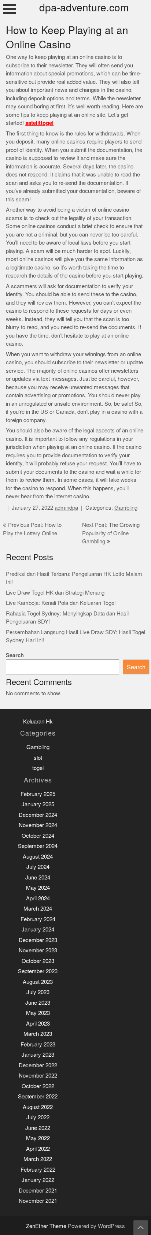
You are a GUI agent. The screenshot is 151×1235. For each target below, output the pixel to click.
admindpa (66, 507)
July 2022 (37, 1117)
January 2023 (38, 1054)
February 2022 (38, 1169)
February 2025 (38, 794)
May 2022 (38, 1138)
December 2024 (38, 814)
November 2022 (38, 1075)
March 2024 (37, 908)
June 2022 (37, 1127)
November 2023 (38, 950)
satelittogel (39, 122)
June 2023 (37, 1002)
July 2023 (37, 992)
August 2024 (38, 856)
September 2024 (38, 845)
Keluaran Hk (38, 721)
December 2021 (38, 1190)
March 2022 (37, 1159)
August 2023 (38, 981)
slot (38, 757)
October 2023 (38, 960)
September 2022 (38, 1096)
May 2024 (38, 887)
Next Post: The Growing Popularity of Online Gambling (111, 533)
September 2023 (38, 971)
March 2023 (37, 1033)
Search (15, 655)
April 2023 (38, 1023)
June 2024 (37, 877)
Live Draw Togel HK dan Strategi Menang (55, 592)
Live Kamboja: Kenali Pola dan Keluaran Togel (60, 602)
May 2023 (38, 1012)
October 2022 (38, 1086)
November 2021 (38, 1200)
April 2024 (38, 898)
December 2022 (38, 1065)
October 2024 (38, 835)
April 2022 (38, 1148)
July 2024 (37, 866)
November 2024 (38, 825)
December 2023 (38, 940)
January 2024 (38, 929)
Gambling (125, 507)
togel (38, 768)
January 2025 (38, 804)
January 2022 (38, 1179)
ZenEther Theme (47, 1226)
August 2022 (38, 1107)
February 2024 (38, 919)
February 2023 (38, 1044)
